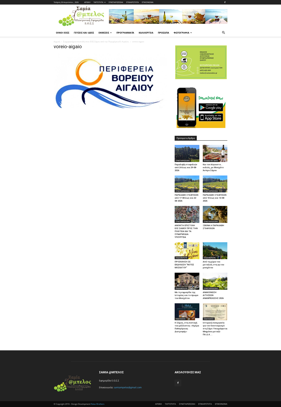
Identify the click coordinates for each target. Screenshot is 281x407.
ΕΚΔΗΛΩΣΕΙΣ (181, 319)
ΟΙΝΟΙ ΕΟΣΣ (62, 32)
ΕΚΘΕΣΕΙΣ (104, 32)
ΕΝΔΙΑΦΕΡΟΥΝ (181, 258)
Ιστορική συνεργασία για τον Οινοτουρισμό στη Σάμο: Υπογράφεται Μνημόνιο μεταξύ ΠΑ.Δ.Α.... (215, 329)
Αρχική (57, 41)
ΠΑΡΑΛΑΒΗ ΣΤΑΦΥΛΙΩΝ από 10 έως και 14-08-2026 (214, 198)
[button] (223, 33)
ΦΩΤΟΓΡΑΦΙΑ (181, 32)
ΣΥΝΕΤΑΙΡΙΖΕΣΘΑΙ (116, 2)
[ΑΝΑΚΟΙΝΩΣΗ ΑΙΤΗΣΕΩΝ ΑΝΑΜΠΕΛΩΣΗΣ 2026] (215, 281)
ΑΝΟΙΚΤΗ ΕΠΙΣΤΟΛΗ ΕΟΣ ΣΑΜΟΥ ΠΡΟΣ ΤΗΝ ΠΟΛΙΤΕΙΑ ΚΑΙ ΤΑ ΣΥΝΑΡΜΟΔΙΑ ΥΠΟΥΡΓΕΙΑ (186, 231)
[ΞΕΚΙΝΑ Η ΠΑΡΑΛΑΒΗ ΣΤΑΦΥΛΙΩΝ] (215, 214)
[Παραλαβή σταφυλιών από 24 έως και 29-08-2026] (187, 153)
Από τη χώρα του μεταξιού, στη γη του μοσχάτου (213, 264)
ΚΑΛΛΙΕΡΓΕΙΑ (146, 32)
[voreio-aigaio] (110, 107)
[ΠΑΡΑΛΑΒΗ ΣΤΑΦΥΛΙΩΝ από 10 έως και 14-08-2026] (215, 183)
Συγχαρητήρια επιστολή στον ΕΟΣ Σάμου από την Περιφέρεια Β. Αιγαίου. (96, 41)
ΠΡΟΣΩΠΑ (163, 32)
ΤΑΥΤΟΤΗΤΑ (98, 2)
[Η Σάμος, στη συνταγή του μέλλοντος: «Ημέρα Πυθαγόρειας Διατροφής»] (187, 311)
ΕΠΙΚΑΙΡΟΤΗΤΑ (132, 2)
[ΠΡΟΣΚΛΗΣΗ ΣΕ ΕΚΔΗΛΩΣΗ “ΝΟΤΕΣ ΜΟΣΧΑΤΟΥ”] (187, 250)
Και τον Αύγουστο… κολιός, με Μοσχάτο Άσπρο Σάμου (213, 167)
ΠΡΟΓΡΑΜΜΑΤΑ (125, 32)
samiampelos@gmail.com (128, 387)
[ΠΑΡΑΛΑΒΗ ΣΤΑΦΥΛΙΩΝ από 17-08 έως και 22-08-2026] (187, 183)
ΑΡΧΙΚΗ (87, 2)
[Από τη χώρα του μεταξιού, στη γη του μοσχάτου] (215, 250)
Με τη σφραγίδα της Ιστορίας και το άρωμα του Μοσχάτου (186, 295)
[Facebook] (224, 2)
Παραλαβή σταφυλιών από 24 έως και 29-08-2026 (186, 167)
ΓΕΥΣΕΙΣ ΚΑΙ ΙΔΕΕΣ (84, 32)
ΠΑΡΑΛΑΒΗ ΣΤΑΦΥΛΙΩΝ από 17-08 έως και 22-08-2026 (186, 198)
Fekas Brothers (97, 404)
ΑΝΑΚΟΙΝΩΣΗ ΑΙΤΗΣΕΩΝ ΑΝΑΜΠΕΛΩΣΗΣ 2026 (213, 295)
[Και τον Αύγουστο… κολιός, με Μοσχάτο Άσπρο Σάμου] (215, 153)
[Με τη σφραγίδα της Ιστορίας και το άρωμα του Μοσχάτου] (187, 281)
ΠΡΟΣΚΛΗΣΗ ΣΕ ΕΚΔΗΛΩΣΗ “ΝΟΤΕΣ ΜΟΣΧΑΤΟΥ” (184, 264)
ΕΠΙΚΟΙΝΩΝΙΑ (147, 2)
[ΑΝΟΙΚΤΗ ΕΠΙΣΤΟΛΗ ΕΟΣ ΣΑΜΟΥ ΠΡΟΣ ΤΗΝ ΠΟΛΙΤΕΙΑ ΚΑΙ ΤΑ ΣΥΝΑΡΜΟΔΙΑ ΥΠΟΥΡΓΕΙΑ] (187, 214)
